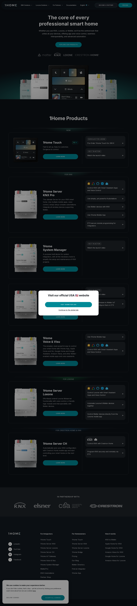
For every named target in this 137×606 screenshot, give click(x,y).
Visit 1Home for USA (68, 304)
